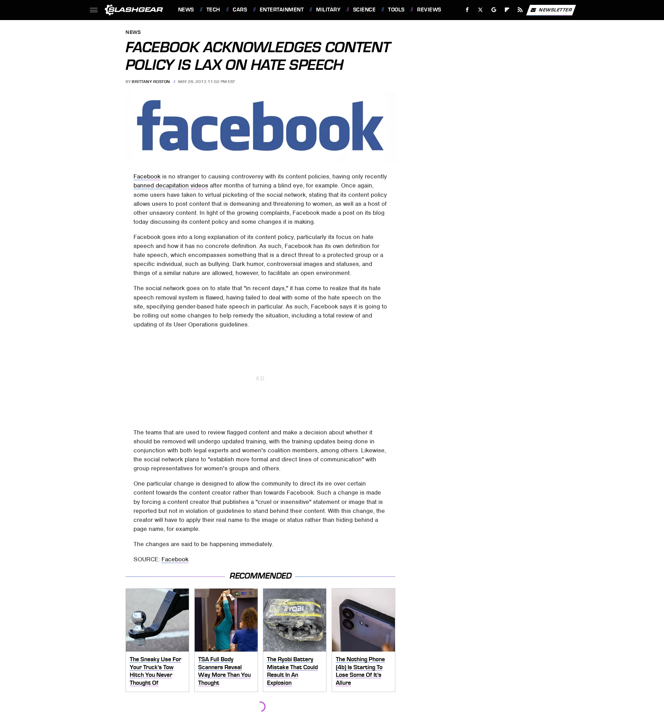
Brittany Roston (151, 81)
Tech (213, 10)
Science (364, 10)
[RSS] (520, 9)
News (186, 10)
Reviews (429, 10)
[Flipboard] (507, 9)
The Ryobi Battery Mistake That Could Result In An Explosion (292, 671)
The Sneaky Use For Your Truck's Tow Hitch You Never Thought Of (155, 671)
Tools (396, 10)
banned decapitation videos (170, 185)
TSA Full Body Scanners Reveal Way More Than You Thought (224, 671)
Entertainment (282, 10)
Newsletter (555, 9)
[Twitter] (480, 9)
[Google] (493, 9)
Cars (240, 10)
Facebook (146, 176)
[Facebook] (467, 9)
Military (328, 10)
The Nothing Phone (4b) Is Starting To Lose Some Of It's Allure (360, 671)
